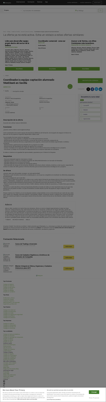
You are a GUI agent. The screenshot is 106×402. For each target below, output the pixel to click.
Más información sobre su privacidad (27, 399)
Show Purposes (94, 398)
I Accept (94, 392)
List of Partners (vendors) (54, 399)
